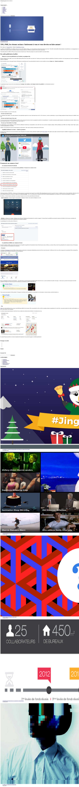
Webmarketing (6, 364)
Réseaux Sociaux (21, 47)
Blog (3, 11)
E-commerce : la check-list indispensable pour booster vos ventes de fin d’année (16, 449)
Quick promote (44, 131)
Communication (6, 360)
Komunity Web (9, 47)
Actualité (5, 359)
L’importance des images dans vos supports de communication (13, 700)
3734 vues (6, 41)
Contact (4, 12)
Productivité (5, 362)
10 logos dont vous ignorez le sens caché (9, 617)
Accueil (4, 7)
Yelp (1, 308)
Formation (5, 361)
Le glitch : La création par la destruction (9, 784)
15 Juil (2, 41)
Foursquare (8, 250)
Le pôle (4, 8)
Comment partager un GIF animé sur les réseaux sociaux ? (12, 533)
